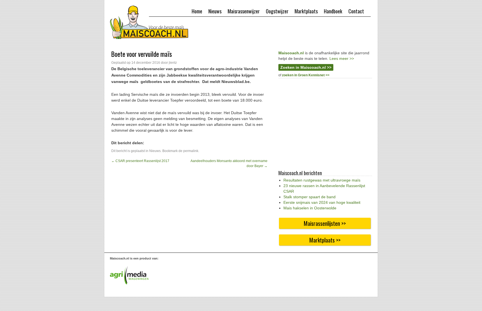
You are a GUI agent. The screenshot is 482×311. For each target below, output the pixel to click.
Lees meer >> (341, 58)
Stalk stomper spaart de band (309, 197)
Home (197, 11)
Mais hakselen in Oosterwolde (309, 208)
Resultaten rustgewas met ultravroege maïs (321, 180)
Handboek (333, 11)
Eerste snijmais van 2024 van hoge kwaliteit (321, 202)
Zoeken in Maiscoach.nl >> (305, 67)
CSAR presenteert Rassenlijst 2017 (140, 161)
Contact (356, 11)
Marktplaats (306, 11)
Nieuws (214, 11)
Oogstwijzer (277, 11)
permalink (190, 151)
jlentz (173, 63)
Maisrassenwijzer (244, 11)
